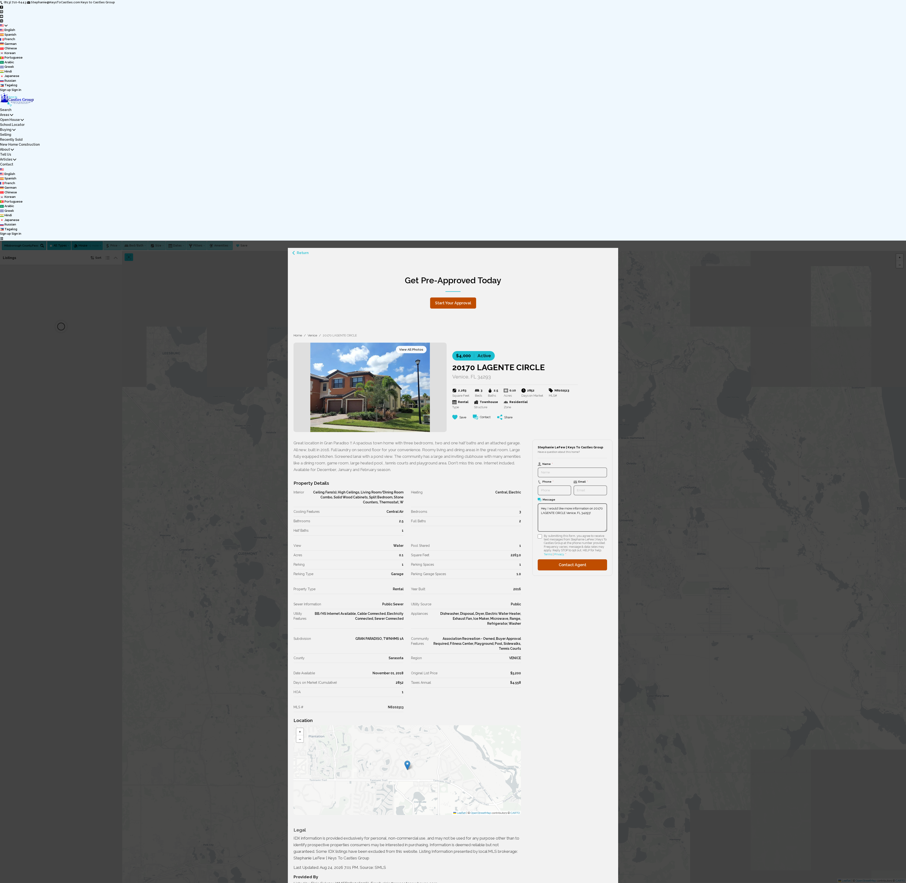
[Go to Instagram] (1, 11)
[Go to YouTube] (1, 16)
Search (5, 110)
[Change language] (4, 25)
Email (583, 481)
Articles (6, 159)
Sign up (5, 90)
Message (549, 499)
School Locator (12, 125)
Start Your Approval (453, 303)
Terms (548, 554)
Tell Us (5, 154)
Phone (548, 481)
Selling (5, 134)
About (5, 149)
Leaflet (461, 813)
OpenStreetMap (481, 813)
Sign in (16, 90)
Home (298, 335)
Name (547, 464)
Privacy (559, 554)
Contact (6, 164)
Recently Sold (11, 139)
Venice (312, 335)
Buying (6, 130)
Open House (10, 120)
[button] (407, 765)
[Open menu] (1, 238)
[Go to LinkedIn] (1, 20)
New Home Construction (20, 144)
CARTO (515, 813)
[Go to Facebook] (1, 7)
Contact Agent (572, 565)
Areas (4, 115)
